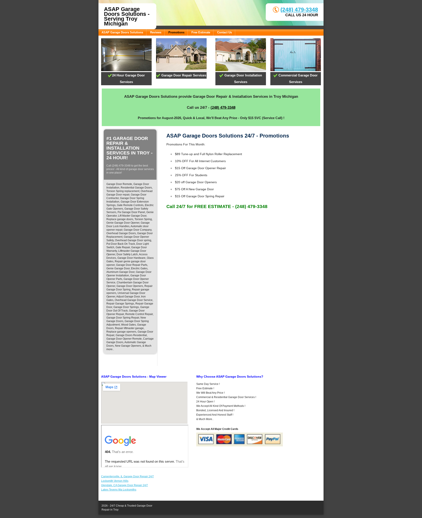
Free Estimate (200, 32)
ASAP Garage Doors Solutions (122, 32)
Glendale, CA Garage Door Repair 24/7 (124, 485)
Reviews (155, 32)
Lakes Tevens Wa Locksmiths (118, 489)
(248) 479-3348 (299, 9)
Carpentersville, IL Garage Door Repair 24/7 (127, 476)
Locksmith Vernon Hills (114, 480)
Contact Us (224, 32)
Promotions (176, 32)
